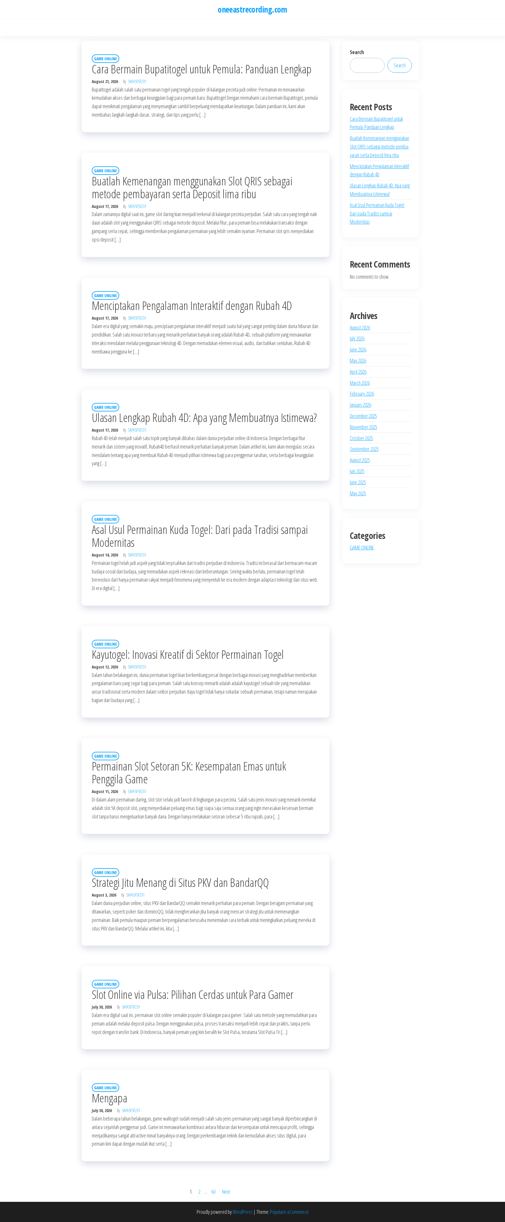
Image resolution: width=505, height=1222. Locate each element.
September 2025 (364, 448)
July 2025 (357, 471)
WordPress (242, 1211)
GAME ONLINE (105, 58)
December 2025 (363, 415)
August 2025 (360, 459)
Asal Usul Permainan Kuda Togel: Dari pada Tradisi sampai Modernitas (200, 535)
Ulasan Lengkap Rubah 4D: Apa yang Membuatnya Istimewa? (204, 417)
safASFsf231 (137, 81)
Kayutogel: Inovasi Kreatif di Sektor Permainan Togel (188, 654)
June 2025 (358, 482)
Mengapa (109, 1098)
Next (226, 1191)
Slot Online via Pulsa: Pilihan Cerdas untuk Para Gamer (192, 994)
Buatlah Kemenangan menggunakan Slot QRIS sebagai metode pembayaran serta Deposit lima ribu (192, 187)
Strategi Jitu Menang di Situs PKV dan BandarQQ (180, 882)
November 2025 (363, 426)
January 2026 (360, 404)
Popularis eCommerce (289, 1211)
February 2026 (362, 393)
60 (213, 1191)
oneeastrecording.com (252, 9)
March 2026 (360, 382)
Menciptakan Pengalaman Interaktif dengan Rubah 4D (192, 305)
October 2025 (361, 438)
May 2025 (358, 493)
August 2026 (360, 327)
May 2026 (358, 360)
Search (357, 52)
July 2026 (357, 338)
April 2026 (358, 371)
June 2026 (358, 349)
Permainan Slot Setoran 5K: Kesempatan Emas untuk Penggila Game (189, 772)
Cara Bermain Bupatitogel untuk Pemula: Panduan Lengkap (202, 69)
